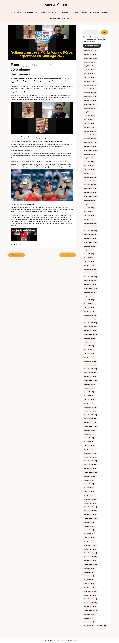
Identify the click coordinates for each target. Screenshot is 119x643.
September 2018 (89, 288)
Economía (74, 13)
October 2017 (88, 330)
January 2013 (88, 549)
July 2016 (87, 388)
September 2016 (89, 380)
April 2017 (87, 353)
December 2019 (88, 231)
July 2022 (87, 112)
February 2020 (88, 223)
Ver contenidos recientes (59, 19)
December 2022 (88, 93)
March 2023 (87, 81)
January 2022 (88, 135)
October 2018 (88, 284)
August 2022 (88, 108)
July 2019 (87, 250)
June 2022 (87, 116)
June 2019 (87, 254)
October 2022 (88, 100)
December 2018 (88, 277)
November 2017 (89, 326)
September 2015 (89, 426)
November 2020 (89, 188)
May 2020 (87, 211)
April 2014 (87, 491)
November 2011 (89, 603)
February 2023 (88, 85)
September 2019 (89, 242)
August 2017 (88, 338)
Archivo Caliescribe (59, 4)
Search (85, 29)
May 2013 (87, 534)
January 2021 (88, 181)
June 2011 (87, 622)
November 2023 (89, 50)
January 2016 (88, 411)
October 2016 (88, 376)
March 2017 (87, 357)
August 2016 (88, 384)
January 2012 (88, 595)
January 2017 (88, 365)
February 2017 (88, 361)
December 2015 (88, 415)
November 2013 (89, 511)
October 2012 (88, 560)
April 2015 (87, 445)
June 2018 (87, 300)
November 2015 (89, 419)
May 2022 (87, 119)
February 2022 (88, 131)
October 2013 (88, 514)
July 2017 (87, 342)
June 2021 (87, 162)
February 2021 (88, 177)
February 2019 (88, 269)
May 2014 (87, 488)
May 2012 (87, 580)
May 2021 (87, 165)
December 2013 (88, 507)
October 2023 (88, 54)
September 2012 (89, 564)
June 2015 (87, 438)
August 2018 (88, 292)
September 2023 (89, 58)
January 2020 (88, 227)
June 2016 (87, 392)
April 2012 (87, 583)
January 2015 (88, 457)
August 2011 (88, 614)
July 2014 (87, 480)
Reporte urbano (53, 13)
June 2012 (87, 576)
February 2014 (88, 499)
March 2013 (87, 541)
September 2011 (89, 610)
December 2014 (88, 461)
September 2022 (89, 104)
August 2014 (88, 476)
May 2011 (87, 626)
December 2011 (88, 599)
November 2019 (89, 234)
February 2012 (88, 591)
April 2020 (87, 215)
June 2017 (87, 346)
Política (65, 13)
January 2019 (88, 273)
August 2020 (88, 200)
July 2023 (87, 66)
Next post (67, 255)
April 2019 (87, 261)
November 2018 (89, 280)
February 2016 (88, 407)
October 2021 (88, 146)
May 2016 (87, 396)
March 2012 (87, 587)
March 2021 (87, 173)
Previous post (16, 255)
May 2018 (87, 303)
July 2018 (87, 296)
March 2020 (87, 219)
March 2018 (87, 311)
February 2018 (88, 315)
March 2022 (87, 127)
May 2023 (87, 73)
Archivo (105, 13)
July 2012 (87, 572)
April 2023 (87, 77)
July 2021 (87, 158)
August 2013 (88, 522)
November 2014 (89, 465)
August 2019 (88, 246)
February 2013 (88, 545)
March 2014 (87, 495)
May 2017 (87, 349)
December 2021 (88, 139)
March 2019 (87, 265)
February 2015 (88, 453)
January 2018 (88, 319)
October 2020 (88, 192)
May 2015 (87, 442)
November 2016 (89, 372)
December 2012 (88, 553)
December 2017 (88, 323)
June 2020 (87, 208)
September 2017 (89, 334)
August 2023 (88, 62)
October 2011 (88, 606)
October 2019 (88, 238)
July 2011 (87, 618)
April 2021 (87, 169)
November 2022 (89, 96)
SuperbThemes (73, 640)
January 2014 (88, 503)
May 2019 (87, 257)
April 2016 (87, 399)
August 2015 (88, 430)
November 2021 (89, 142)
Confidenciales (17, 13)
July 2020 (87, 204)
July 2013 (87, 526)
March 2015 (87, 449)
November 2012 (89, 557)
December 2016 (88, 369)
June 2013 (87, 530)
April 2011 (100, 626)
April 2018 (87, 307)
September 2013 (89, 518)
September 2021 (89, 150)
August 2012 (88, 568)
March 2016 (87, 403)
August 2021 (88, 154)
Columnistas (94, 13)
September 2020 (89, 196)
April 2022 (87, 123)
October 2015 (88, 422)
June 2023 (87, 70)
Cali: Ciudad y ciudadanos (35, 13)
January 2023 (88, 89)
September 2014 (89, 472)
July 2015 (87, 434)
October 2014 (88, 468)
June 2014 (87, 484)
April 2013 (87, 537)
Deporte (84, 13)
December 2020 (88, 185)
